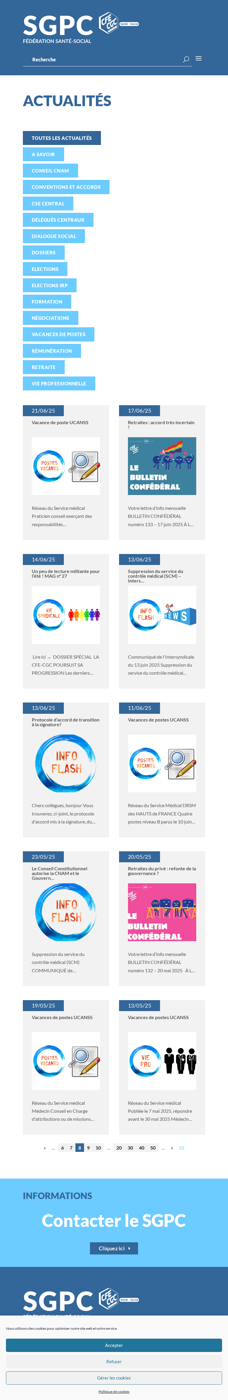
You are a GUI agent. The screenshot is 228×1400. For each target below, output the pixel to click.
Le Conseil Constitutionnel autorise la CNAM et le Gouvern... (59, 873)
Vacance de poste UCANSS (60, 422)
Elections (45, 269)
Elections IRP (50, 285)
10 (98, 1147)
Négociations (50, 318)
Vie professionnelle (59, 383)
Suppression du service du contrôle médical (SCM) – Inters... (155, 575)
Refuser (114, 1361)
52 (181, 1147)
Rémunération (52, 351)
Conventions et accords (66, 187)
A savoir (43, 154)
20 (119, 1147)
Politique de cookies (114, 1391)
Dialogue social (54, 236)
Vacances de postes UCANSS (62, 1017)
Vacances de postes (59, 334)
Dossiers (44, 252)
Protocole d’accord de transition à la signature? (65, 722)
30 (130, 1147)
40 (141, 1147)
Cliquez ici (112, 1248)
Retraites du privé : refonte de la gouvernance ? (162, 871)
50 (153, 1147)
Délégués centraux (58, 220)
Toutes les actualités (62, 138)
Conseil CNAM (50, 170)
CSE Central (48, 203)
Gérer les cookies (114, 1377)
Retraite (44, 367)
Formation (47, 301)
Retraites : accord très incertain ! (161, 424)
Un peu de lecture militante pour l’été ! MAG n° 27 (66, 573)
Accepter (114, 1345)
